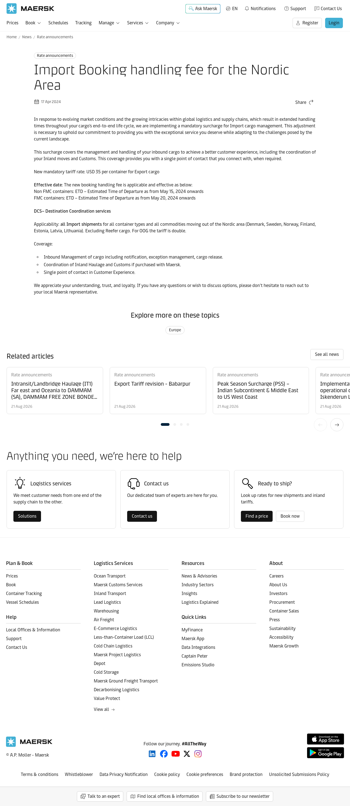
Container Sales (284, 611)
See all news (327, 354)
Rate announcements (55, 37)
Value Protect (107, 698)
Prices (12, 22)
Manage (106, 22)
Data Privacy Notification (124, 774)
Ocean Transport (110, 576)
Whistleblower (79, 774)
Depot (99, 663)
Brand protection (246, 774)
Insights (189, 593)
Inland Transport (110, 593)
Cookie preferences (204, 774)
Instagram (198, 753)
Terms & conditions (39, 774)
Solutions (27, 516)
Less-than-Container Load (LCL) (124, 637)
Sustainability (282, 628)
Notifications (260, 7)
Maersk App (193, 638)
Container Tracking (24, 593)
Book (30, 22)
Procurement (282, 602)
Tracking (83, 22)
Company (165, 22)
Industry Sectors (198, 584)
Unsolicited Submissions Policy (299, 774)
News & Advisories (199, 576)
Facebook (164, 754)
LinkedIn (152, 753)
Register (310, 22)
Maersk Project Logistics (117, 654)
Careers (276, 576)
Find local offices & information (168, 796)
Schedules (58, 22)
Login (334, 22)
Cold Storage (106, 672)
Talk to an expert (104, 796)
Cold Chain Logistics (113, 646)
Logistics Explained (200, 602)
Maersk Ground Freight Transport (126, 681)
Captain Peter (195, 656)
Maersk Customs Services (118, 584)
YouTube (175, 753)
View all (101, 709)
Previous (320, 424)
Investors (278, 593)
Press (274, 619)
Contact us (142, 516)
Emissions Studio (198, 664)
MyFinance (192, 629)
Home (12, 37)
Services (135, 22)
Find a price (257, 516)
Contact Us (331, 8)
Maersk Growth (284, 646)
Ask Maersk (206, 8)
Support (298, 8)
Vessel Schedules (22, 602)
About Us (278, 584)
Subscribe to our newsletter (243, 796)
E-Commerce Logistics (115, 628)
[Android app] (325, 752)
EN (235, 8)
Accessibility (281, 637)
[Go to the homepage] (29, 745)
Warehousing (106, 611)
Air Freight (104, 619)
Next (336, 424)
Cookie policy (167, 774)
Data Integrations (198, 647)
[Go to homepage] (30, 8)
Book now (290, 516)
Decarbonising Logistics (116, 689)
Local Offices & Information (33, 629)
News (26, 37)
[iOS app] (325, 739)
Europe (175, 330)
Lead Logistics (107, 602)
